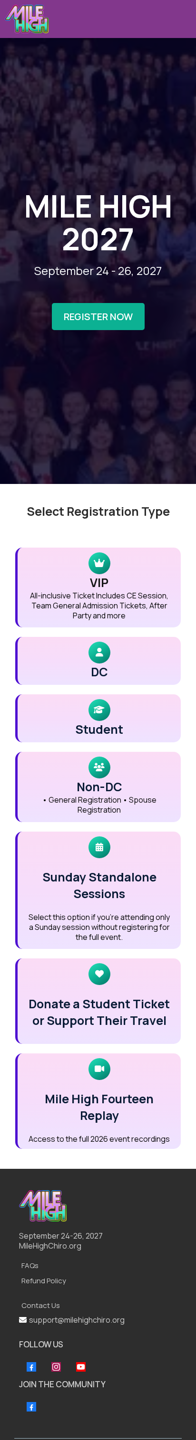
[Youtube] (81, 1367)
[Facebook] (31, 1367)
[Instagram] (56, 1367)
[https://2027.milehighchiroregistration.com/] (95, 1206)
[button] (182, 19)
